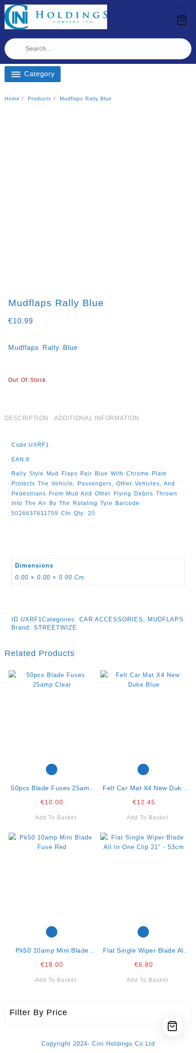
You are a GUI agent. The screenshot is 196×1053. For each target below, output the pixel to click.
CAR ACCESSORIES (111, 619)
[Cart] (181, 20)
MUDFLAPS (166, 619)
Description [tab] (26, 418)
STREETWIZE (55, 627)
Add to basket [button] (56, 817)
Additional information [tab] (96, 418)
